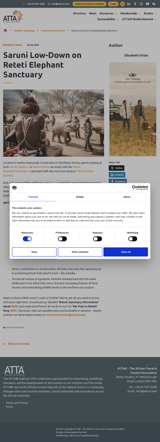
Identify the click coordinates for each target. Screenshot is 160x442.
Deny (34, 251)
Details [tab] (80, 196)
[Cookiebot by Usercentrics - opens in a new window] (134, 187)
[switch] (62, 238)
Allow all (125, 251)
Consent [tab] (33, 196)
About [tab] (126, 196)
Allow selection (80, 251)
